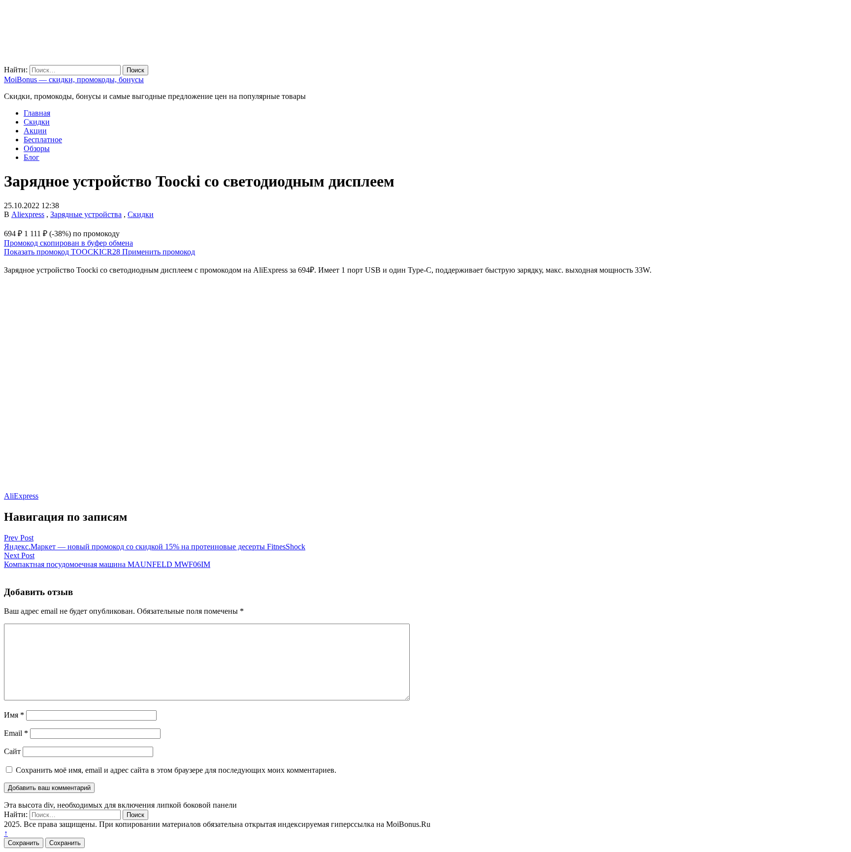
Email (16, 733)
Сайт (12, 751)
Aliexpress (27, 214)
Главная (37, 113)
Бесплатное (43, 139)
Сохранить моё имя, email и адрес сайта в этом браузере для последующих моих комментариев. (176, 770)
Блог (31, 157)
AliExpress (21, 496)
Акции (35, 130)
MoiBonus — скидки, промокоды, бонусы (74, 79)
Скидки (37, 122)
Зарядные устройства (86, 214)
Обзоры (37, 148)
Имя (14, 715)
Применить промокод (158, 252)
